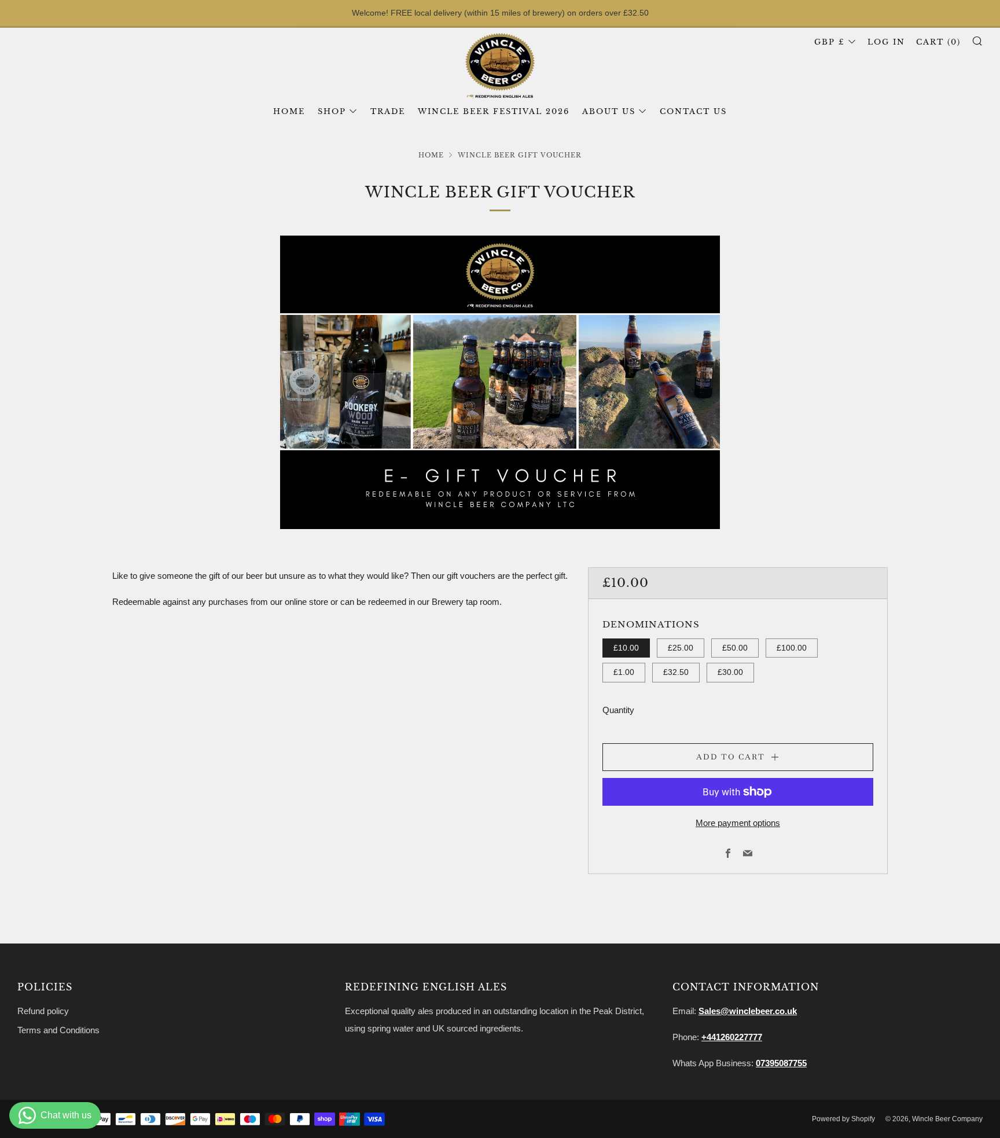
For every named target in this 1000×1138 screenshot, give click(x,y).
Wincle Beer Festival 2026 (493, 111)
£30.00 (730, 672)
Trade (387, 111)
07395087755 (781, 1063)
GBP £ (829, 42)
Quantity (618, 710)
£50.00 (735, 648)
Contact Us (693, 111)
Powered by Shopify (843, 1119)
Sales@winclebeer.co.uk (747, 1011)
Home (289, 111)
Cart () (938, 42)
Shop (332, 111)
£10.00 (626, 648)
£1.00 (623, 672)
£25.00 (680, 648)
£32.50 (676, 672)
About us (608, 111)
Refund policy (43, 1011)
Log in (886, 42)
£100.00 (792, 648)
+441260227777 (731, 1037)
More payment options (738, 823)
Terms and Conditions (58, 1030)
